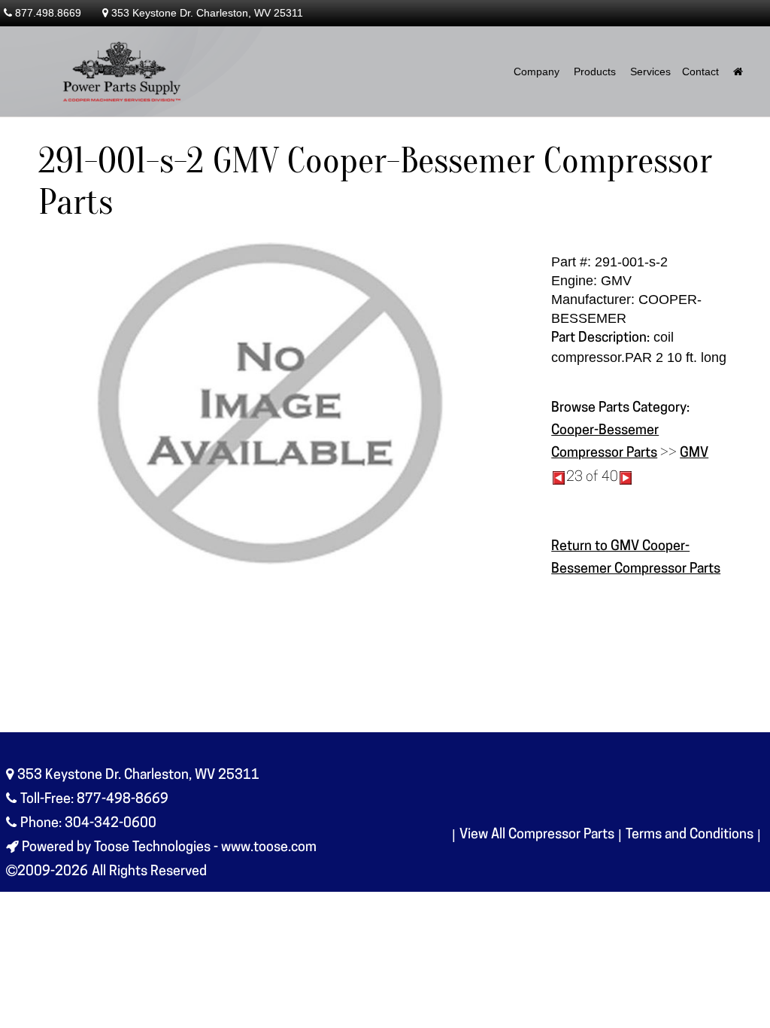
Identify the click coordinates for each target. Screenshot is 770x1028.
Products (595, 71)
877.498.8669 (48, 13)
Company (536, 71)
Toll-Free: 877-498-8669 (94, 800)
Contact (700, 71)
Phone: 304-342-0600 (88, 824)
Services (650, 71)
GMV (694, 454)
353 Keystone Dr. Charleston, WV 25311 (207, 13)
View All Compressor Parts (536, 835)
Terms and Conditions (689, 835)
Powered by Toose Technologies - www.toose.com (169, 848)
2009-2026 (52, 872)
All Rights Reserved (149, 872)
